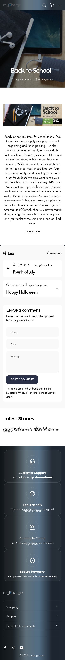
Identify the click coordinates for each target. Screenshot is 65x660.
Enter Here (32, 232)
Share (11, 253)
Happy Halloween (22, 291)
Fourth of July (24, 271)
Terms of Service (47, 392)
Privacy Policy (25, 392)
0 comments (56, 253)
